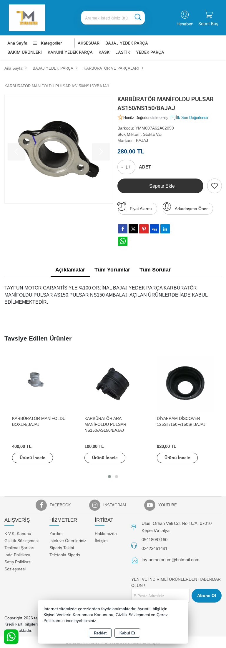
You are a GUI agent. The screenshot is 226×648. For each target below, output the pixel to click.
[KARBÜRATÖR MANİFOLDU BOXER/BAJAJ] (40, 383)
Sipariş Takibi (61, 547)
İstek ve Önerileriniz (67, 540)
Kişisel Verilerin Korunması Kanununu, (79, 615)
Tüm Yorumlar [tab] (112, 270)
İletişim (101, 540)
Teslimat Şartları (19, 547)
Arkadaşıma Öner (191, 208)
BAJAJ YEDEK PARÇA (126, 42)
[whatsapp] (122, 241)
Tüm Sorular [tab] (155, 270)
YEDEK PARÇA (150, 52)
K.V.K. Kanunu (17, 533)
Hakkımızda (106, 533)
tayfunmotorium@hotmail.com (171, 559)
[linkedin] (165, 228)
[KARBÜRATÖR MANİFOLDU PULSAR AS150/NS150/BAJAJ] (59, 149)
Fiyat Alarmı (141, 208)
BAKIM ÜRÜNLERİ (24, 52)
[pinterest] (144, 228)
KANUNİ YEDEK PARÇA (70, 52)
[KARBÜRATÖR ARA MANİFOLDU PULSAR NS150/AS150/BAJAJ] (113, 383)
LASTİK (122, 52)
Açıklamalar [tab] (70, 270)
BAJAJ (142, 140)
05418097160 (154, 539)
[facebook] (122, 228)
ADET (145, 166)
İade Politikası (17, 554)
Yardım (56, 533)
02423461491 (154, 548)
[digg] (154, 228)
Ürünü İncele (32, 457)
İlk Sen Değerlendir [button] (192, 117)
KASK (104, 52)
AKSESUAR (88, 42)
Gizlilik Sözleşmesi (21, 540)
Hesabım (185, 23)
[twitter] (133, 228)
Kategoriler (51, 42)
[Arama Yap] (138, 17)
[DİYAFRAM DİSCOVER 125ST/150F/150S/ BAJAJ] (185, 383)
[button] (109, 477)
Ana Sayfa (17, 42)
